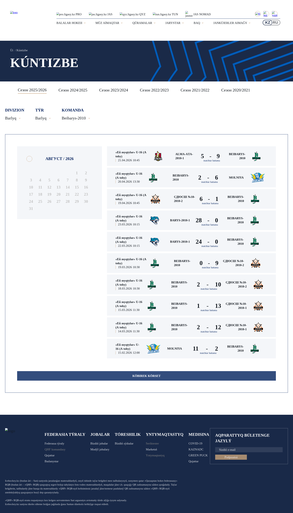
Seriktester (152, 443)
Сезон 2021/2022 (195, 90)
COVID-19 (195, 443)
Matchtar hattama (211, 160)
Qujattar (50, 455)
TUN (175, 14)
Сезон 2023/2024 (113, 90)
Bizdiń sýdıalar (124, 443)
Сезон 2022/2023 (154, 90)
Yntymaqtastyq (155, 455)
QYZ (142, 14)
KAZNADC (196, 449)
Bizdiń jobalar (99, 443)
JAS (109, 14)
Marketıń (151, 449)
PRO (79, 14)
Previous (9, 90)
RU (275, 22)
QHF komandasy (55, 449)
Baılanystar (51, 461)
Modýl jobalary (99, 449)
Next (284, 90)
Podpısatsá (231, 457)
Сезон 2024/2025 (72, 90)
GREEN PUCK (198, 455)
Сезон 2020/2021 (235, 90)
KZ (267, 22)
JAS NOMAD (202, 14)
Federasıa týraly (54, 443)
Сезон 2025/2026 (32, 90)
